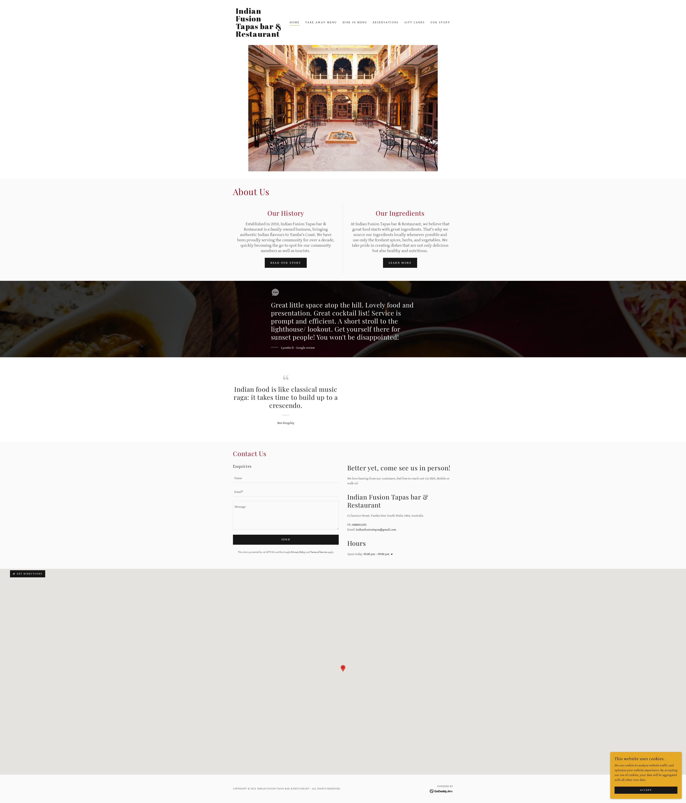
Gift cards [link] (414, 22)
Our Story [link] (440, 22)
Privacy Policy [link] (298, 552)
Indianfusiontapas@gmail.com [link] (376, 529)
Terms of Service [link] (318, 552)
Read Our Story (285, 263)
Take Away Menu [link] (321, 22)
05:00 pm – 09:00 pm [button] (376, 554)
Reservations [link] (386, 22)
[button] (391, 554)
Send (285, 539)
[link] (260, 36)
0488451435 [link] (359, 525)
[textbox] (286, 478)
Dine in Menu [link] (355, 22)
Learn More (400, 263)
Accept (646, 790)
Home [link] (295, 22)
